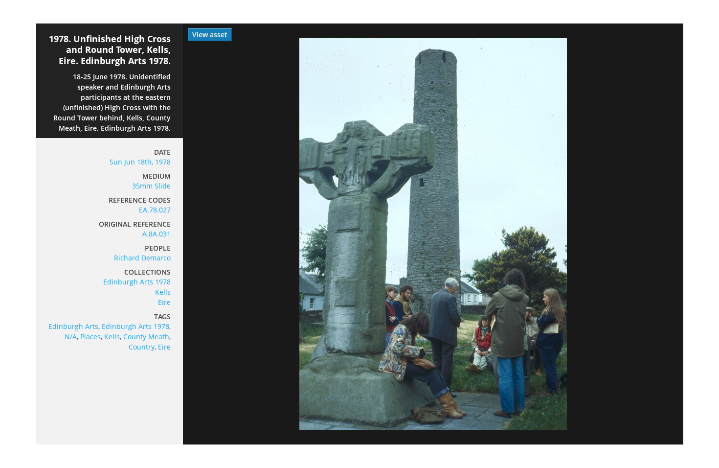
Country (142, 346)
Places (90, 336)
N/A (71, 336)
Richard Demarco (142, 257)
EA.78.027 (155, 209)
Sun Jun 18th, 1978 (140, 161)
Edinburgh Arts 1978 (137, 281)
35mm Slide (151, 185)
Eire (164, 302)
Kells (163, 292)
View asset (209, 34)
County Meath (146, 336)
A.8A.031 (156, 233)
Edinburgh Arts (73, 326)
